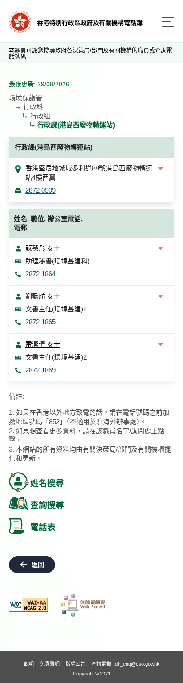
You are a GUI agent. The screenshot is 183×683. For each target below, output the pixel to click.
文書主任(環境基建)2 (56, 357)
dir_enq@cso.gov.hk (137, 664)
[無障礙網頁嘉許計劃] (83, 605)
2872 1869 (40, 370)
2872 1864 (40, 274)
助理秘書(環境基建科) (57, 261)
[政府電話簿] (20, 21)
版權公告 (75, 664)
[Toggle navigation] (168, 22)
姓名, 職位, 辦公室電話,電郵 (48, 223)
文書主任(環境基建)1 (56, 309)
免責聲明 (50, 664)
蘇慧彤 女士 (42, 248)
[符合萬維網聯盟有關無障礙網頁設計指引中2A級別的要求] (28, 605)
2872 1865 (40, 322)
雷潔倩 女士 (42, 344)
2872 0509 (40, 190)
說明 (29, 664)
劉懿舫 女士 (42, 296)
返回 (38, 564)
